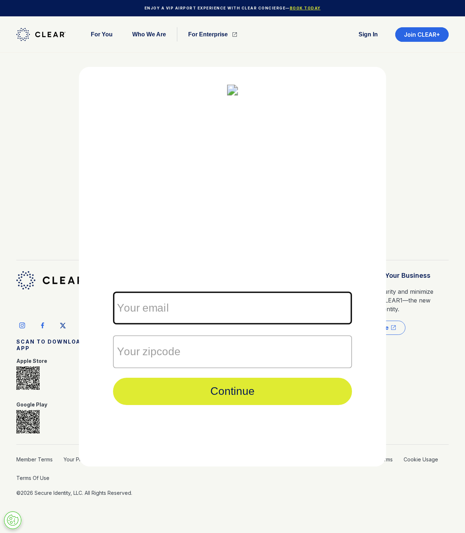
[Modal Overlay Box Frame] (232, 266)
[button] (102, 34)
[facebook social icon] (42, 325)
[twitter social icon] (63, 325)
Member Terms (34, 459)
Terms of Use (32, 478)
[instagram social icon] (22, 325)
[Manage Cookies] (13, 520)
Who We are (149, 34)
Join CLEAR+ (422, 34)
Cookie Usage (421, 459)
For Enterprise (208, 34)
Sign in (368, 34)
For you (102, 34)
